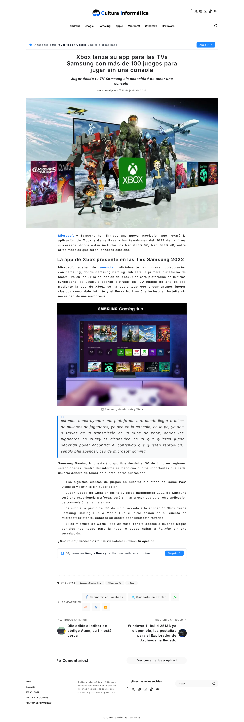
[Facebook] (191, 11)
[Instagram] (201, 11)
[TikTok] (210, 11)
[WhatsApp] (175, 597)
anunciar (107, 267)
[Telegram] (96, 607)
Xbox (132, 583)
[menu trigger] (31, 26)
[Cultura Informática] (122, 11)
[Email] (106, 607)
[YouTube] (206, 11)
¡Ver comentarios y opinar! (156, 660)
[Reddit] (86, 607)
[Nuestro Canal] (215, 11)
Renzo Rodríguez (106, 90)
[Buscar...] (216, 26)
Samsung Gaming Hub (90, 583)
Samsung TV (115, 583)
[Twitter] (196, 11)
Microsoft (66, 235)
